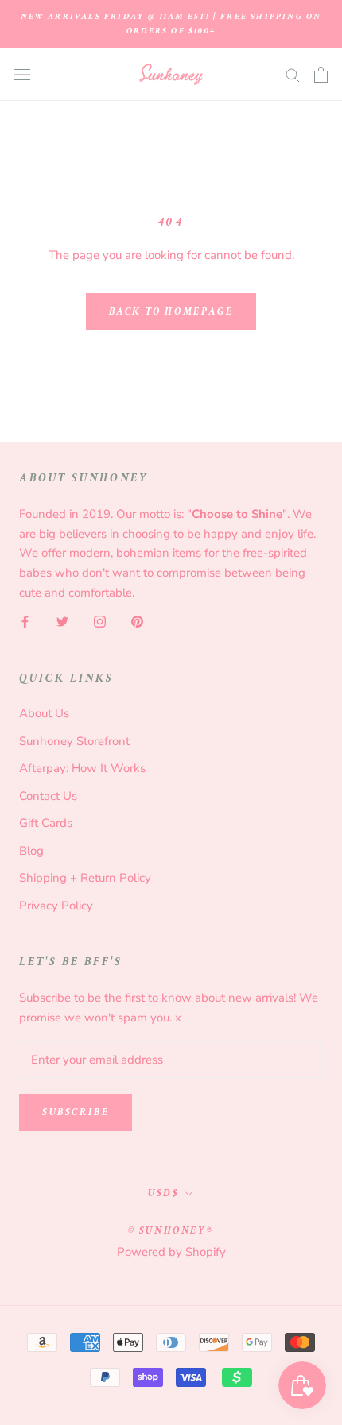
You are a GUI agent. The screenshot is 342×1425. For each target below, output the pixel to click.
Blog (31, 851)
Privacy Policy (56, 905)
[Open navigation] (22, 74)
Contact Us (48, 796)
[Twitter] (62, 621)
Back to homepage (171, 312)
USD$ (163, 1193)
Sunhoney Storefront (74, 741)
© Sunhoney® (171, 1231)
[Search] (293, 74)
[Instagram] (100, 621)
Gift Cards (45, 823)
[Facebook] (25, 621)
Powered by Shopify (171, 1252)
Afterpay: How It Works (82, 768)
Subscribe (75, 1112)
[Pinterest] (137, 621)
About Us (44, 713)
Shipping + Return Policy (85, 878)
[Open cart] (321, 75)
